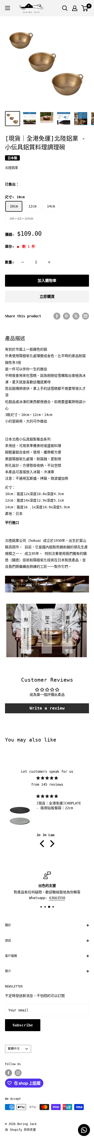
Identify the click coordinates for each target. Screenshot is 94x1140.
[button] (43, 843)
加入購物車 (47, 280)
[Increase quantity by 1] (49, 262)
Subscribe (23, 1025)
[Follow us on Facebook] (8, 1072)
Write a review (47, 708)
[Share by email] (85, 316)
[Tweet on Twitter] (75, 316)
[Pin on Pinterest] (66, 316)
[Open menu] (7, 8)
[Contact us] (84, 1130)
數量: (9, 262)
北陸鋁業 (11, 168)
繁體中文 (14, 1048)
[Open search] (65, 8)
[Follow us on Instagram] (18, 1072)
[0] (85, 8)
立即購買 (47, 296)
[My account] (74, 8)
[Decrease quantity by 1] (22, 262)
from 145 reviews (47, 784)
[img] (47, 778)
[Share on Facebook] (56, 316)
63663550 (57, 898)
